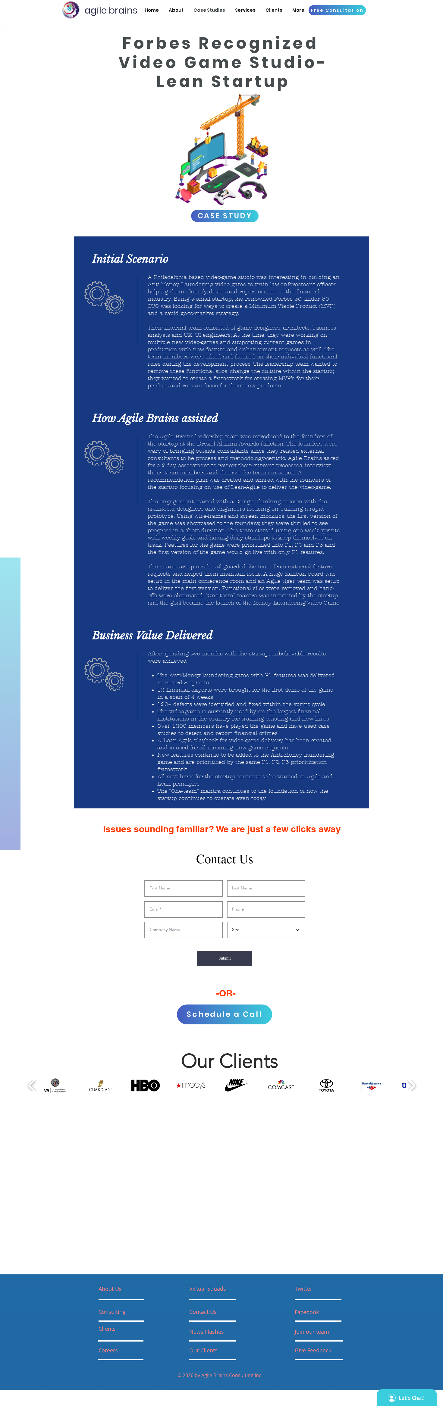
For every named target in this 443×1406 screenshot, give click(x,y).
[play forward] (411, 1085)
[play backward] (32, 1085)
